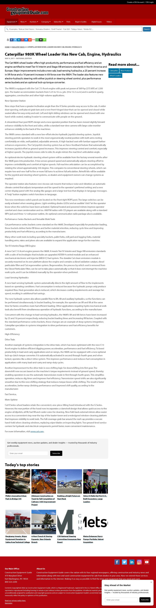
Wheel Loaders (115, 75)
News (22, 22)
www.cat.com (37, 431)
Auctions (33, 22)
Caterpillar (114, 70)
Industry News (18, 47)
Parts (68, 22)
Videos (109, 22)
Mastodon (8, 603)
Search (147, 29)
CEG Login (150, 2)
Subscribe (58, 22)
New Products (126, 70)
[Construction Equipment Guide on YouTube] (147, 564)
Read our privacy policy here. (15, 600)
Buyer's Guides (81, 22)
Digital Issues (97, 22)
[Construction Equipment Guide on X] (125, 564)
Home (7, 47)
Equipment (11, 22)
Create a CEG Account (135, 2)
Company (45, 22)
